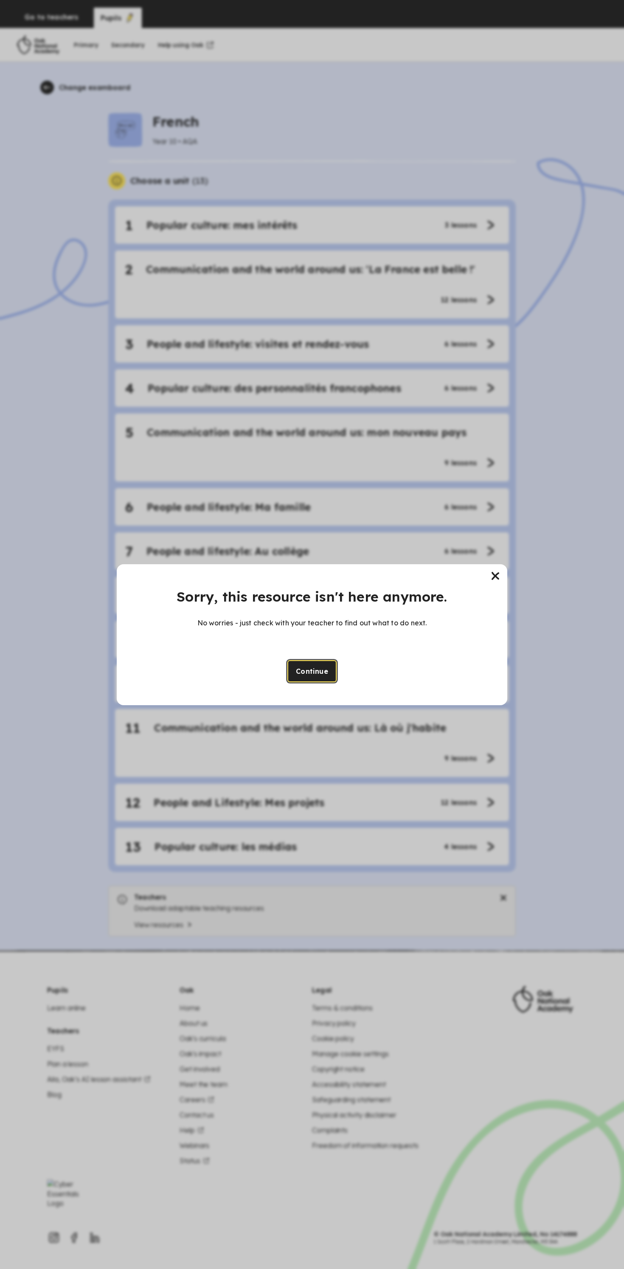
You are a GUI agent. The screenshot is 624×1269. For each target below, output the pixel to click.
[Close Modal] (495, 576)
